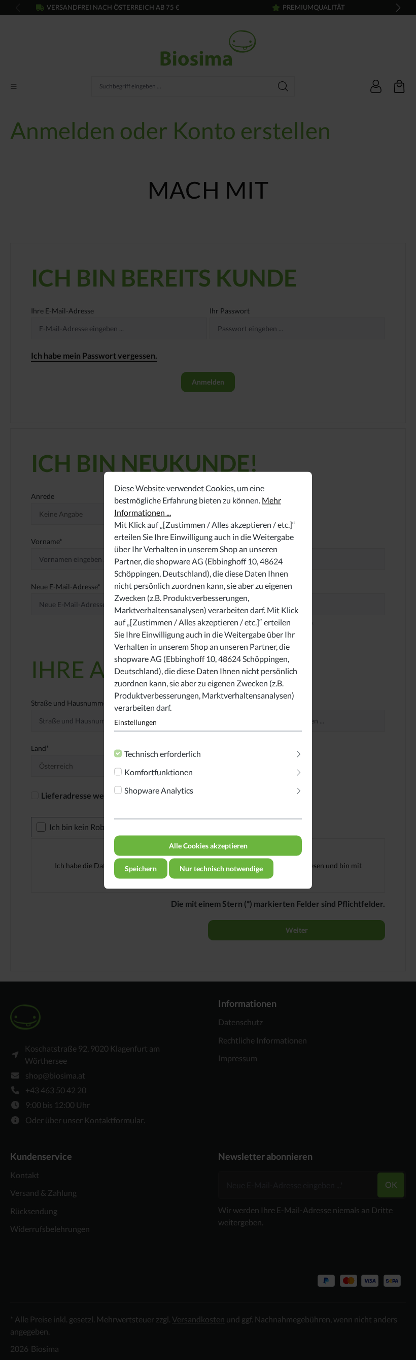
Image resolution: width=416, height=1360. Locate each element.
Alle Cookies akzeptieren (208, 845)
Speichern (141, 868)
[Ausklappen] (299, 751)
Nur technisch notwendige (221, 868)
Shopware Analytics (158, 790)
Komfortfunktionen (158, 771)
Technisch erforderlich (162, 753)
